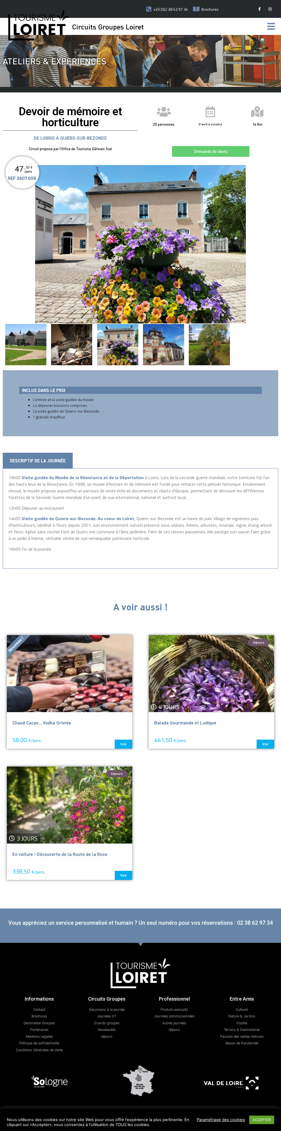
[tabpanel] (140, 519)
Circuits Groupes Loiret (108, 26)
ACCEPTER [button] (261, 1120)
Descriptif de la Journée (38, 460)
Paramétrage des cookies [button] (221, 1119)
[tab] (38, 461)
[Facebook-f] (259, 9)
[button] (210, 151)
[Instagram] (270, 9)
